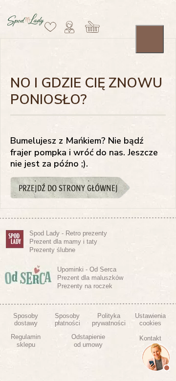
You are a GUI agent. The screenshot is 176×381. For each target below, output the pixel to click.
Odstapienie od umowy (88, 340)
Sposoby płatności (67, 319)
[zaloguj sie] (69, 27)
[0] (50, 27)
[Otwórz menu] (149, 39)
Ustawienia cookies (150, 319)
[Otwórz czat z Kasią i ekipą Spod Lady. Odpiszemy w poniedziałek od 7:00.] (156, 357)
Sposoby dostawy (25, 319)
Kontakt (150, 338)
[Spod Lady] (25, 24)
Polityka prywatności (109, 319)
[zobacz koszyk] (93, 27)
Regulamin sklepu (26, 340)
